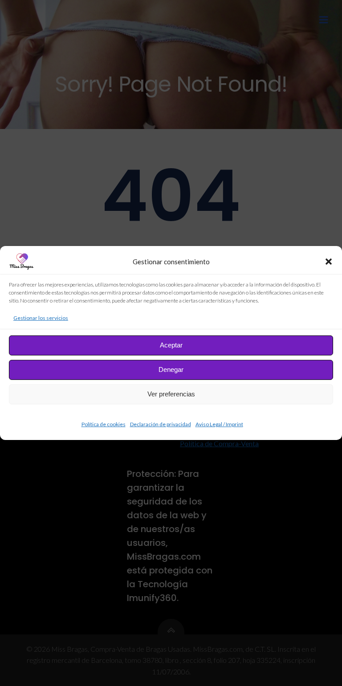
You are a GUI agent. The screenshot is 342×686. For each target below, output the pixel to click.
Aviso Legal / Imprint (219, 424)
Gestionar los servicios (40, 318)
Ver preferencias (171, 394)
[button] (328, 261)
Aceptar (171, 345)
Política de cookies (103, 424)
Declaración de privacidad (160, 424)
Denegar (171, 369)
